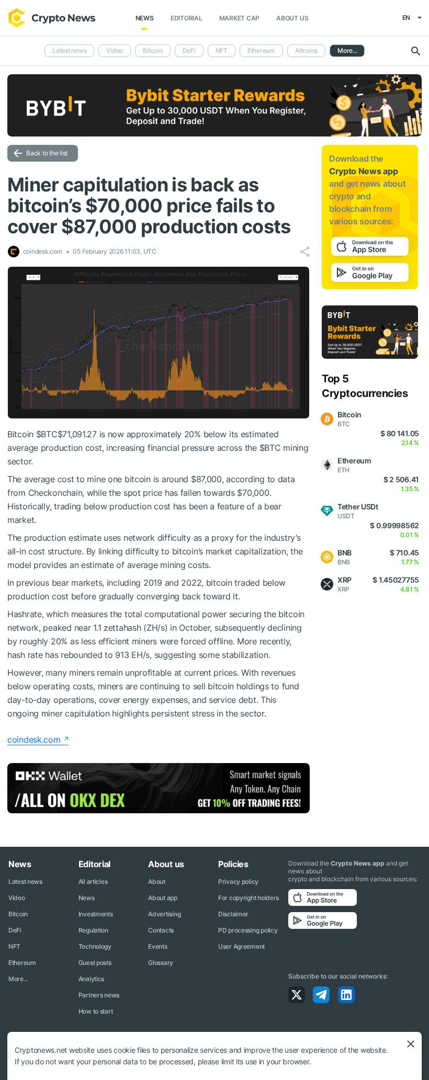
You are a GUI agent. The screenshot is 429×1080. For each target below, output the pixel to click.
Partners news (98, 995)
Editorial (186, 18)
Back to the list (46, 153)
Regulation (93, 930)
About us (292, 18)
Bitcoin (152, 50)
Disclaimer (233, 914)
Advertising (164, 914)
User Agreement (241, 946)
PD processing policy (247, 930)
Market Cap (239, 18)
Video (114, 50)
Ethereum (261, 50)
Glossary (160, 963)
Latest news (69, 50)
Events (157, 946)
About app (162, 898)
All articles (93, 881)
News (145, 18)
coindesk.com (34, 739)
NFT (222, 50)
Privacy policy (238, 881)
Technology (94, 946)
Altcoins (306, 50)
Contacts (161, 930)
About (156, 881)
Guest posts (94, 963)
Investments (95, 914)
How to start (95, 1011)
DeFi (189, 50)
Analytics (91, 979)
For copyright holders (248, 898)
